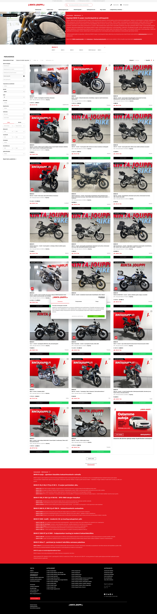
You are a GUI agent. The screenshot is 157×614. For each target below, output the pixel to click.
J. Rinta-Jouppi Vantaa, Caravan (78, 587)
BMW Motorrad (77, 15)
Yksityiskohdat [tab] (78, 301)
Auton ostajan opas (34, 590)
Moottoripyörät (69, 15)
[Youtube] (110, 594)
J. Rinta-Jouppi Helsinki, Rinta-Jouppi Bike (56, 574)
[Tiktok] (112, 594)
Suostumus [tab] (60, 301)
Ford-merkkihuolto (108, 576)
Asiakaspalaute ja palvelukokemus (34, 575)
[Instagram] (106, 594)
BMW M (81, 50)
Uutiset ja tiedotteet (34, 586)
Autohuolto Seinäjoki (109, 574)
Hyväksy (96, 316)
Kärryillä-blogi (33, 588)
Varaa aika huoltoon (108, 579)
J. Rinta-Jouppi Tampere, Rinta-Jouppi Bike (81, 585)
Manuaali (6, 114)
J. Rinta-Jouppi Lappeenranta (53, 588)
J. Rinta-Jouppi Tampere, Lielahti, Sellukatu (81, 583)
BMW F (53, 50)
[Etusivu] (36, 5)
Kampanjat (32, 584)
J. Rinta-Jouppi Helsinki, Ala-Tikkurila (54, 572)
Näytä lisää (91, 458)
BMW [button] (37, 60)
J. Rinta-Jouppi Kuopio (51, 585)
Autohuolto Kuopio (108, 572)
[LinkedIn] (108, 594)
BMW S (99, 50)
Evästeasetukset (33, 606)
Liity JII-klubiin (34, 598)
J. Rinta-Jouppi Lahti (51, 587)
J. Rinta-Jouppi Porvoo (76, 574)
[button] (9, 159)
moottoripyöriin (138, 39)
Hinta (8, 122)
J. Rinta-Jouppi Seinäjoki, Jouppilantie (80, 579)
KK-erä (19, 122)
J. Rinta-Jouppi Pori (75, 572)
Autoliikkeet (50, 568)
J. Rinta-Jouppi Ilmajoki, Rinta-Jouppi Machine (57, 579)
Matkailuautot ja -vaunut (9, 69)
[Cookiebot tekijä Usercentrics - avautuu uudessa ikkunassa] (99, 297)
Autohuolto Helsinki (108, 570)
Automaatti (6, 117)
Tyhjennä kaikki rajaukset (24, 60)
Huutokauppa (33, 591)
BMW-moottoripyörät (77, 39)
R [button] (43, 60)
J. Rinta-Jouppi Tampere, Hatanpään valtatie (81, 581)
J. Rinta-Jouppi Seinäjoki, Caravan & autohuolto (82, 578)
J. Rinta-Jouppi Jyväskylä (52, 581)
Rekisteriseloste (33, 604)
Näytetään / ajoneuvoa (91, 463)
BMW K (72, 50)
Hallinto (32, 570)
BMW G (62, 50)
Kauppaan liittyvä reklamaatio (37, 577)
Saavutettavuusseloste (35, 608)
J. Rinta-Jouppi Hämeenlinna (53, 578)
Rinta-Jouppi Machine (35, 593)
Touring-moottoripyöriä (100, 39)
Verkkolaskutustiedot (35, 581)
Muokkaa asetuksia (77, 316)
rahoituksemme (142, 34)
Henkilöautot (6, 65)
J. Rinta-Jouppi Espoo (51, 570)
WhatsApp (59, 109)
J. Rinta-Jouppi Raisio (76, 576)
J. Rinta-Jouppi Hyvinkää (52, 576)
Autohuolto (108, 568)
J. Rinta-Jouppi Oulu (75, 570)
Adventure (90, 39)
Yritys (32, 568)
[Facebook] (104, 594)
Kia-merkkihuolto (108, 578)
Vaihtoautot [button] (50, 60)
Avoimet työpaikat (34, 572)
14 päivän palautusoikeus (35, 579)
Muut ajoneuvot (7, 79)
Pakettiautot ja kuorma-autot (10, 72)
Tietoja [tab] (96, 301)
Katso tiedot (39, 109)
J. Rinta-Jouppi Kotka (51, 583)
